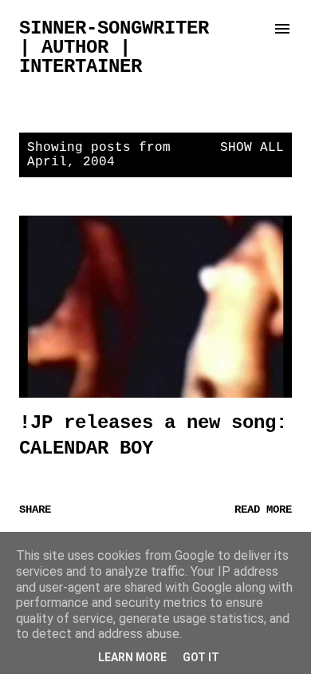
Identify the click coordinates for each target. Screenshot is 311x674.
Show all (252, 148)
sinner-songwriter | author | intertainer (114, 47)
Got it (201, 657)
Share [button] (35, 509)
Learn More (132, 657)
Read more (263, 509)
